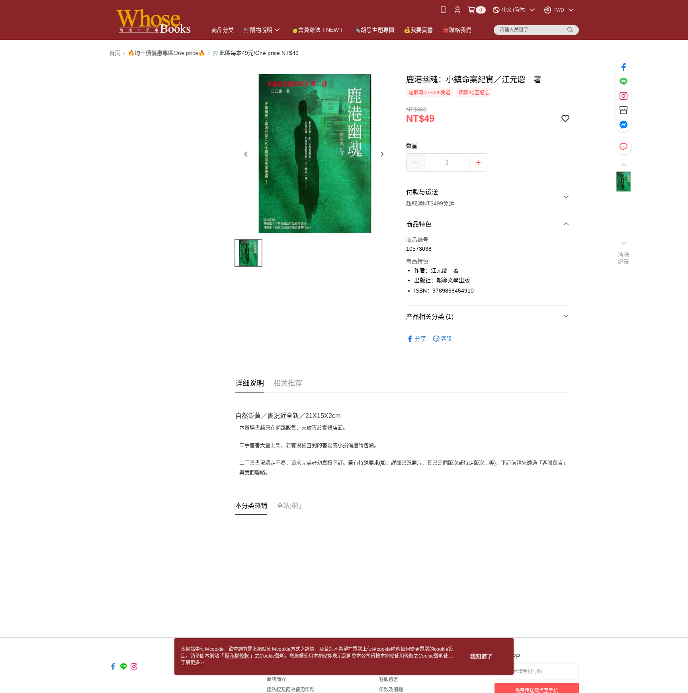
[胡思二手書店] (153, 21)
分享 (420, 339)
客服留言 (388, 679)
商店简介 (276, 679)
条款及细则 (391, 690)
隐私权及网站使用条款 (291, 690)
